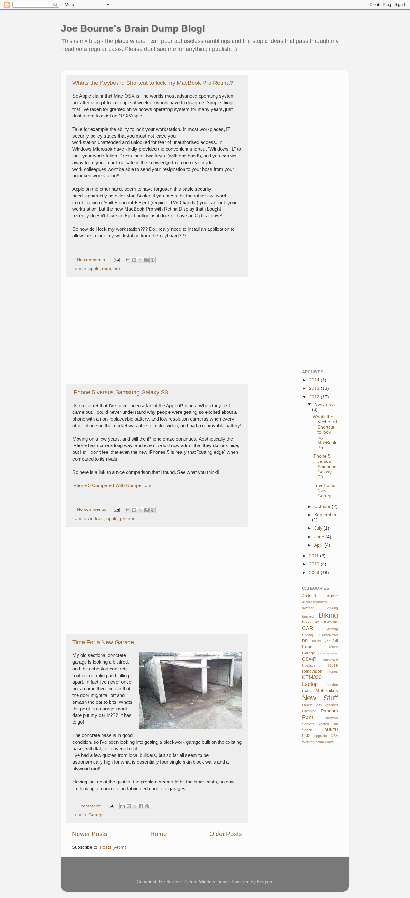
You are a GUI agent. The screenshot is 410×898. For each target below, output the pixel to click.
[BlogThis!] (134, 260)
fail (335, 641)
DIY (305, 641)
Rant (307, 717)
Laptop (310, 684)
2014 (315, 380)
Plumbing (309, 711)
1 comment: (89, 806)
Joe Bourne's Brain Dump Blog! (133, 28)
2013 (315, 388)
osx (116, 268)
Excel (327, 641)
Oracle (307, 705)
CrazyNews (328, 635)
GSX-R (309, 659)
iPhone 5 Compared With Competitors (112, 485)
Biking (328, 615)
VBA (334, 736)
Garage (96, 815)
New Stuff (320, 698)
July (319, 528)
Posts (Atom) (113, 847)
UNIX (306, 736)
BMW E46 (311, 622)
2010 (315, 564)
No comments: (92, 259)
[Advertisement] (183, 65)
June (319, 536)
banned (308, 616)
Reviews (331, 718)
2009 (315, 572)
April (319, 545)
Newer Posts (89, 833)
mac (106, 268)
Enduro (315, 641)
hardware (330, 659)
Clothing (331, 629)
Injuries (332, 671)
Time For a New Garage (103, 642)
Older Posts (225, 833)
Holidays (309, 665)
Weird (329, 742)
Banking (331, 608)
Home (158, 833)
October (323, 506)
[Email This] (128, 260)
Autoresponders (314, 602)
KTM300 (312, 677)
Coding (307, 635)
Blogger (264, 881)
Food (307, 647)
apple (94, 268)
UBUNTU (330, 730)
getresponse (328, 653)
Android (96, 518)
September (325, 514)
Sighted (323, 724)
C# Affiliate (329, 622)
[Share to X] (140, 260)
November (324, 404)
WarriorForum (313, 742)
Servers (308, 724)
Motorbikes (327, 690)
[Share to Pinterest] (152, 260)
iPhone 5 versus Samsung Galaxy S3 (120, 392)
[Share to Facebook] (146, 260)
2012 (315, 397)
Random (329, 711)
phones (127, 518)
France (332, 647)
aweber (308, 608)
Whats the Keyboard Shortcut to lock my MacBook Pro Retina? (152, 83)
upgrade (320, 736)
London (332, 684)
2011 (314, 555)
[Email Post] (116, 259)
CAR (307, 628)
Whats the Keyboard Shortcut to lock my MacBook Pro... (325, 432)
